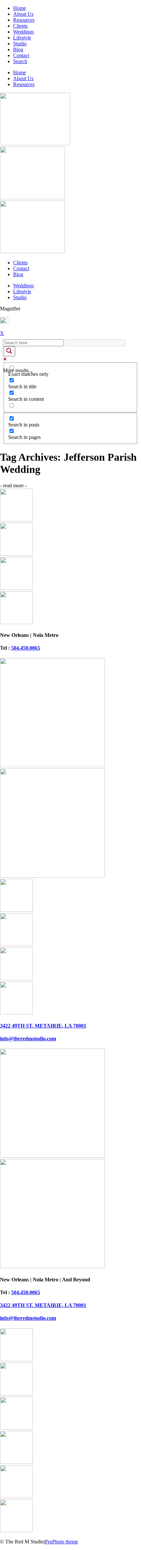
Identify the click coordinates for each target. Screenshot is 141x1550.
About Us (23, 14)
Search (20, 61)
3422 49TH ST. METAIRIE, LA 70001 (43, 1026)
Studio (20, 43)
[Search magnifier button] (9, 351)
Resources (23, 20)
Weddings (23, 32)
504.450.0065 (25, 648)
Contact (21, 55)
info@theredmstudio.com (28, 1038)
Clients (20, 26)
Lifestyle (22, 37)
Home (19, 8)
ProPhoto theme (61, 1541)
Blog (18, 49)
